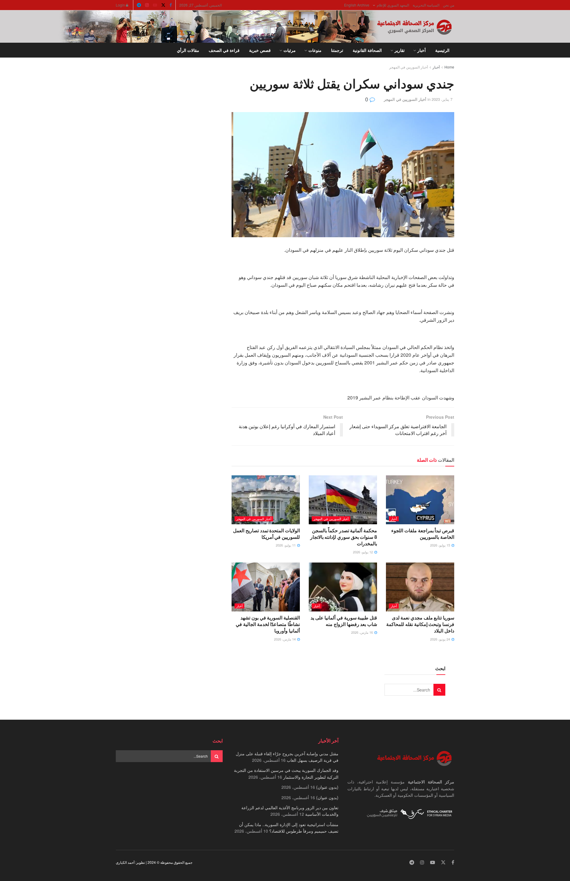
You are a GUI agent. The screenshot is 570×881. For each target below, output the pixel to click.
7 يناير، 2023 (442, 99)
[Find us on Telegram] (139, 5)
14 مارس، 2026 (285, 639)
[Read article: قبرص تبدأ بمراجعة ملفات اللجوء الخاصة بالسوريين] (420, 499)
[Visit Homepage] (415, 26)
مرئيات (290, 50)
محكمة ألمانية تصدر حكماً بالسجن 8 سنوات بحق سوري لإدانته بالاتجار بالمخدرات (343, 537)
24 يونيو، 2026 (440, 639)
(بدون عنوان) (327, 787)
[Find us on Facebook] (171, 5)
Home (449, 66)
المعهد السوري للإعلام (393, 4)
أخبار (421, 50)
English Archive (356, 4)
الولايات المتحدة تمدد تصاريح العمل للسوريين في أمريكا (266, 533)
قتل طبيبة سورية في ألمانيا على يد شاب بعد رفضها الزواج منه (344, 620)
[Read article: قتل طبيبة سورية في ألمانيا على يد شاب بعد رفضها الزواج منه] (343, 587)
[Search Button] (118, 50)
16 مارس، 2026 (362, 632)
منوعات (315, 50)
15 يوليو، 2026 (440, 545)
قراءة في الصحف (224, 50)
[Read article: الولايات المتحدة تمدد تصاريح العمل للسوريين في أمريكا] (266, 499)
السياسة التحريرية (426, 4)
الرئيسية (442, 50)
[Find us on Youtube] (155, 5)
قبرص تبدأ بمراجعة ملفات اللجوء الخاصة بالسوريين (422, 533)
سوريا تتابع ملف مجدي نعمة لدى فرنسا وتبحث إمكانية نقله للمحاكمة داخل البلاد (420, 624)
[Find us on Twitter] (163, 5)
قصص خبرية (260, 50)
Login (121, 4)
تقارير (400, 50)
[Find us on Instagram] (147, 5)
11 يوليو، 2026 (286, 545)
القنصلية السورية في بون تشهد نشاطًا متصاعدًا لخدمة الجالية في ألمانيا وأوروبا (268, 624)
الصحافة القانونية (367, 50)
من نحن (448, 4)
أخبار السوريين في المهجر (408, 66)
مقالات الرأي (188, 50)
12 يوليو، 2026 (363, 551)
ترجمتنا (337, 50)
